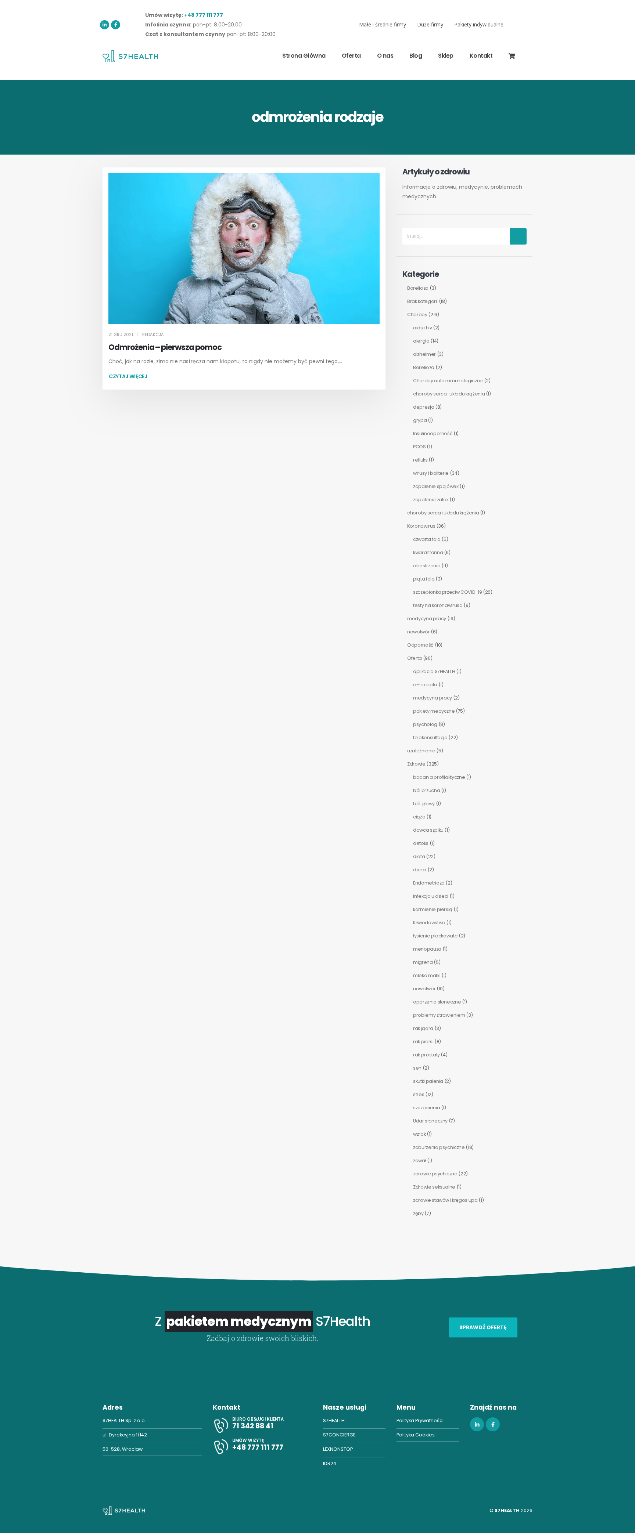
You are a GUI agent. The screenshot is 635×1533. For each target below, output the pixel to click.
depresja (423, 407)
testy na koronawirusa (438, 605)
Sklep (445, 55)
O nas (385, 55)
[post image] (244, 248)
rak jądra (423, 1028)
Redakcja (153, 334)
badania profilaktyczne (439, 777)
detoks (420, 843)
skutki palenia (428, 1081)
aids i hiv (422, 328)
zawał (419, 1160)
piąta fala (424, 579)
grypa (420, 420)
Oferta (414, 658)
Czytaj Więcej (128, 376)
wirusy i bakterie (431, 473)
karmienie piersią (432, 909)
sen (417, 1068)
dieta (419, 856)
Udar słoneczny (430, 1121)
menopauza (427, 949)
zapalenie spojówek (436, 486)
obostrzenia (426, 566)
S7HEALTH (334, 1420)
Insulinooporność (432, 433)
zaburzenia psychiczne (439, 1147)
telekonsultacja (430, 737)
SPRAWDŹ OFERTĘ (483, 1327)
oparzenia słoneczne (437, 1002)
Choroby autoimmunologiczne (448, 380)
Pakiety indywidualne (478, 24)
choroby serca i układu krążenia (449, 394)
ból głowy (424, 803)
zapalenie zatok (431, 499)
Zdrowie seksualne (434, 1187)
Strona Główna (304, 55)
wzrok (419, 1134)
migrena (423, 962)
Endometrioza (429, 883)
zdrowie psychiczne (435, 1174)
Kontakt (481, 55)
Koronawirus (421, 526)
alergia (421, 341)
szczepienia (426, 1107)
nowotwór (418, 632)
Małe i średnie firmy (382, 24)
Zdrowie (416, 764)
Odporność (420, 645)
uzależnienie (421, 751)
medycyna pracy (426, 618)
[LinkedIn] (104, 24)
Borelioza (417, 288)
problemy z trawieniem (439, 1015)
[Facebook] (115, 24)
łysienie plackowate (435, 936)
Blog (415, 55)
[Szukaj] (518, 236)
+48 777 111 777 (203, 15)
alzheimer (424, 354)
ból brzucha (426, 790)
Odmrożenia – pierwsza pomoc (165, 347)
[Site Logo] (130, 56)
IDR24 (329, 1463)
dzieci (419, 870)
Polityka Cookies (416, 1435)
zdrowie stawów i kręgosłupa (445, 1200)
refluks (420, 460)
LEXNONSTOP (338, 1449)
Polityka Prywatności (420, 1420)
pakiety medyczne (434, 711)
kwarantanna (428, 552)
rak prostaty (426, 1055)
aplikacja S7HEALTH (434, 671)
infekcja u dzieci (430, 896)
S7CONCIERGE (339, 1435)
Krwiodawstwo (429, 922)
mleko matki (426, 975)
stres (418, 1094)
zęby (418, 1213)
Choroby (417, 314)
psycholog (425, 724)
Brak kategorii (422, 301)
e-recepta (425, 684)
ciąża (419, 817)
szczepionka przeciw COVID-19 (447, 592)
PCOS (419, 447)
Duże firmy (430, 24)
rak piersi (423, 1041)
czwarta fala (427, 539)
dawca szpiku (428, 830)
